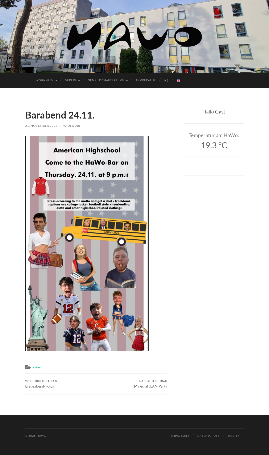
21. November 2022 (41, 125)
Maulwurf (71, 125)
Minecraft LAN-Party (150, 383)
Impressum (180, 435)
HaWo (41, 435)
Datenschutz (208, 435)
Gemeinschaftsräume (106, 80)
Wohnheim (45, 80)
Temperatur (146, 80)
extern (37, 367)
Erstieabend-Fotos (41, 383)
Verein (70, 80)
